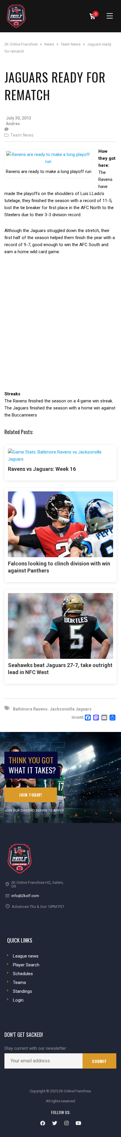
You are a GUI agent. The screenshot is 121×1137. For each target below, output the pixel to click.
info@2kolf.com (25, 896)
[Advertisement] (60, 327)
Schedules (23, 973)
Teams (19, 982)
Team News (22, 135)
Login (18, 1000)
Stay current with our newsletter (35, 1048)
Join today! (30, 795)
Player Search (26, 965)
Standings (22, 991)
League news (25, 956)
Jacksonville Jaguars (71, 709)
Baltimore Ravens (30, 709)
